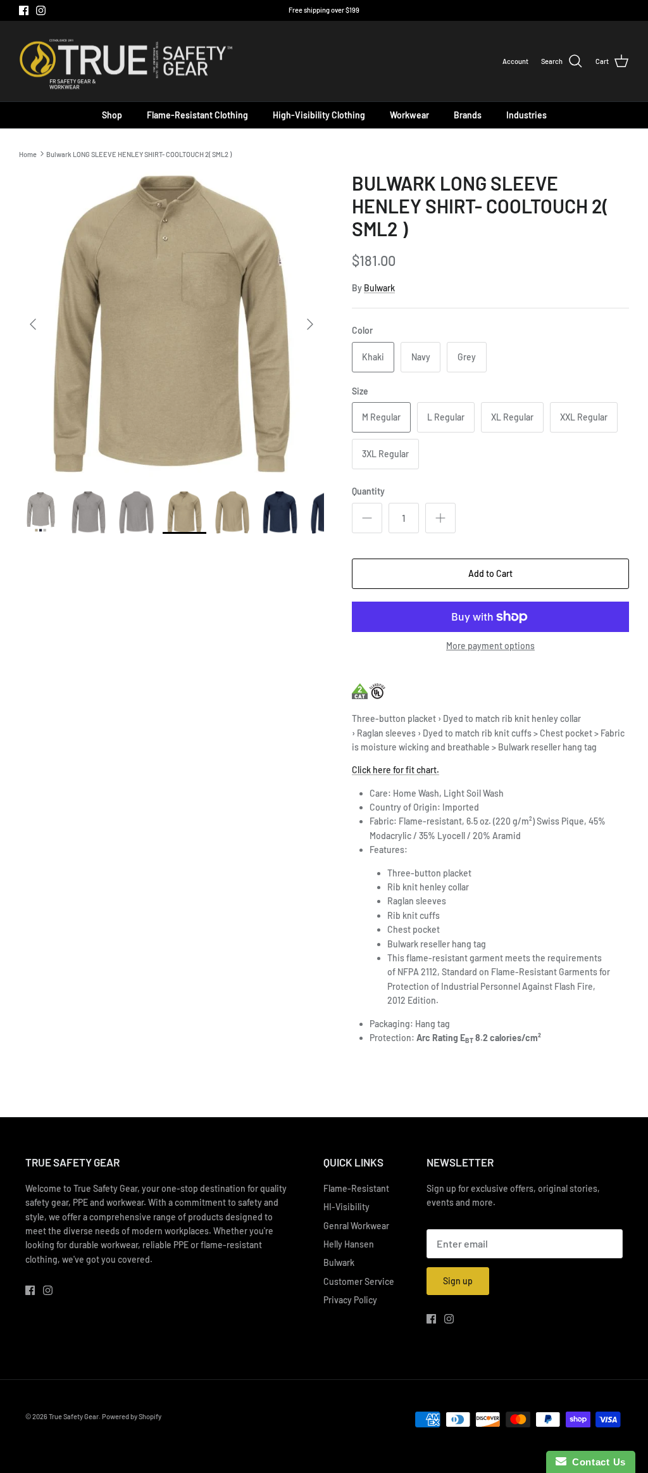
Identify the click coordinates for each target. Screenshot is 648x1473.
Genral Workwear (356, 1225)
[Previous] (33, 324)
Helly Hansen (348, 1244)
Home (28, 153)
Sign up (458, 1280)
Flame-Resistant (356, 1188)
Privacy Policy (350, 1299)
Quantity (368, 491)
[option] (171, 324)
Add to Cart (490, 573)
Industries (526, 115)
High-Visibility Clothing (319, 115)
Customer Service (358, 1281)
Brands (468, 115)
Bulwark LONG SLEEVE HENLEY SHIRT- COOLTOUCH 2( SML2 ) (139, 153)
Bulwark (379, 287)
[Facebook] (23, 10)
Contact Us (596, 1462)
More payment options (490, 646)
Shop (112, 115)
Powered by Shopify (131, 1416)
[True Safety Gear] (126, 61)
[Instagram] (41, 10)
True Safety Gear (74, 1416)
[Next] (310, 324)
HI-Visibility (346, 1206)
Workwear (409, 115)
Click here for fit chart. (395, 769)
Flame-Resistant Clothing (197, 115)
